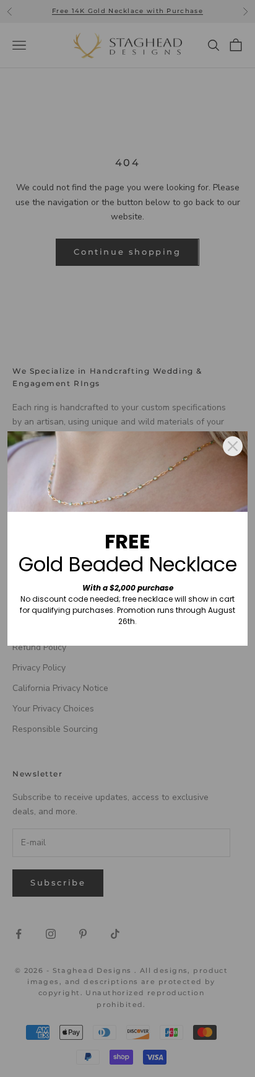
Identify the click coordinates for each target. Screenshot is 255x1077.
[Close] (233, 446)
